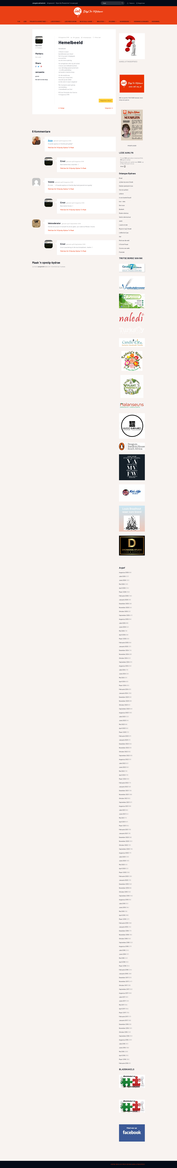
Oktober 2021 (123, 798)
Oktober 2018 (123, 938)
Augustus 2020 (124, 853)
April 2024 (122, 681)
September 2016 (124, 1036)
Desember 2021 (123, 790)
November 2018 (124, 935)
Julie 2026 (122, 576)
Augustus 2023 (123, 713)
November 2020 (124, 841)
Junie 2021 (122, 814)
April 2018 (122, 962)
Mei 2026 (122, 584)
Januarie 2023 (123, 740)
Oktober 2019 (123, 892)
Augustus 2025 (124, 619)
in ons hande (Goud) (125, 197)
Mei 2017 (121, 1005)
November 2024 (124, 654)
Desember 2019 (123, 884)
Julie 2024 (122, 670)
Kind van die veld (124, 240)
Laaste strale (123, 225)
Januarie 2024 (123, 693)
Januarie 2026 (123, 600)
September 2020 (124, 849)
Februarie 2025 (123, 642)
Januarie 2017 (123, 1020)
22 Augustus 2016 (78, 203)
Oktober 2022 (123, 751)
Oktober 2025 (123, 611)
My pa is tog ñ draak (125, 229)
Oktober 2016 (123, 1032)
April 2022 (122, 775)
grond (37, 76)
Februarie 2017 (123, 1016)
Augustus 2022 (124, 759)
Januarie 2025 (123, 646)
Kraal (120, 178)
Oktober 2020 (123, 845)
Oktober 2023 (123, 705)
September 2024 (124, 662)
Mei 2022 (122, 771)
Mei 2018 (121, 958)
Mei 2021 (121, 818)
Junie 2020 (122, 861)
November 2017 (124, 981)
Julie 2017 (122, 997)
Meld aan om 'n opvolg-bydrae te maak (61, 147)
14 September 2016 (75, 223)
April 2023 (122, 728)
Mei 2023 (121, 724)
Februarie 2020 (123, 876)
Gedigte (39, 48)
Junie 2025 (122, 627)
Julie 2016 (122, 1044)
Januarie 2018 (123, 973)
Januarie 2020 (123, 880)
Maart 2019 (122, 919)
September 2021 (124, 802)
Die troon (122, 205)
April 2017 (122, 1009)
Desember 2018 (123, 931)
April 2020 (122, 868)
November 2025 (124, 607)
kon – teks (122, 201)
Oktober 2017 (123, 985)
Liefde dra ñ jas (123, 232)
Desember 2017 (123, 977)
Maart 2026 (122, 592)
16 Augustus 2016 (63, 37)
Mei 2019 (121, 911)
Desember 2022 (124, 744)
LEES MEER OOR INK (125, 1164)
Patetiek (121, 252)
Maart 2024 (122, 685)
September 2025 (124, 615)
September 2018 (124, 942)
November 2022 (124, 748)
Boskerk (121, 209)
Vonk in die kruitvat (125, 217)
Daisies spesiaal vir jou (126, 186)
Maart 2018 (122, 966)
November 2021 (124, 794)
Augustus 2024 (124, 666)
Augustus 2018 (123, 946)
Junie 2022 (122, 767)
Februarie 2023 (123, 736)
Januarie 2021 (123, 833)
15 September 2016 (79, 244)
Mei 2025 (122, 631)
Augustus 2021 (123, 806)
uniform (121, 194)
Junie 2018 (122, 954)
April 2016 (122, 1055)
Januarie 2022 (123, 787)
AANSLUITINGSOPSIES (138, 1164)
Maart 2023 (122, 732)
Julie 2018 (122, 950)
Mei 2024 (122, 677)
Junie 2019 (122, 907)
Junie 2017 (122, 1001)
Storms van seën (124, 248)
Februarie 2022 (123, 783)
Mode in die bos (123, 213)
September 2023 (124, 709)
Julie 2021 (122, 810)
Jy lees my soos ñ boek (126, 182)
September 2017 (124, 989)
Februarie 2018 (123, 970)
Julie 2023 (122, 716)
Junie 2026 (122, 580)
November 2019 (124, 888)
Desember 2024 (124, 650)
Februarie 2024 (123, 689)
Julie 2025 (122, 623)
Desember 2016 (123, 1024)
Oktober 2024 (123, 658)
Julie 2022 (122, 763)
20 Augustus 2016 (67, 182)
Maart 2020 (122, 872)
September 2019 (124, 896)
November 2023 (124, 701)
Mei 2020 (122, 864)
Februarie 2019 (123, 923)
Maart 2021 (122, 825)
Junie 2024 (122, 674)
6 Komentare (87, 37)
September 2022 (124, 755)
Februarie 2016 (123, 1063)
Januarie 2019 (123, 927)
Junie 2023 (122, 720)
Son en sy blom (123, 190)
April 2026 (122, 588)
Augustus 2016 (123, 1040)
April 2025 (122, 635)
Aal (120, 236)
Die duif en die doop (41, 79)
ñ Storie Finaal (123, 244)
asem (120, 221)
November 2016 (124, 1028)
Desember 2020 (124, 837)
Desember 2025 (124, 603)
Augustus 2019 (123, 899)
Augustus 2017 (123, 993)
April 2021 (122, 822)
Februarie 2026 (123, 596)
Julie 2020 (122, 857)
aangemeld (40, 266)
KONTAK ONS (115, 1164)
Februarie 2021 (123, 829)
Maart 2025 (122, 639)
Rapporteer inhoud (105, 100)
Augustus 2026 (124, 572)
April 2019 (122, 915)
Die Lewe (38, 57)
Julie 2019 (122, 903)
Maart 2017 (122, 1012)
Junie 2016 (122, 1047)
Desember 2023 (124, 697)
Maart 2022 (122, 779)
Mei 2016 (121, 1051)
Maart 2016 (122, 1059)
